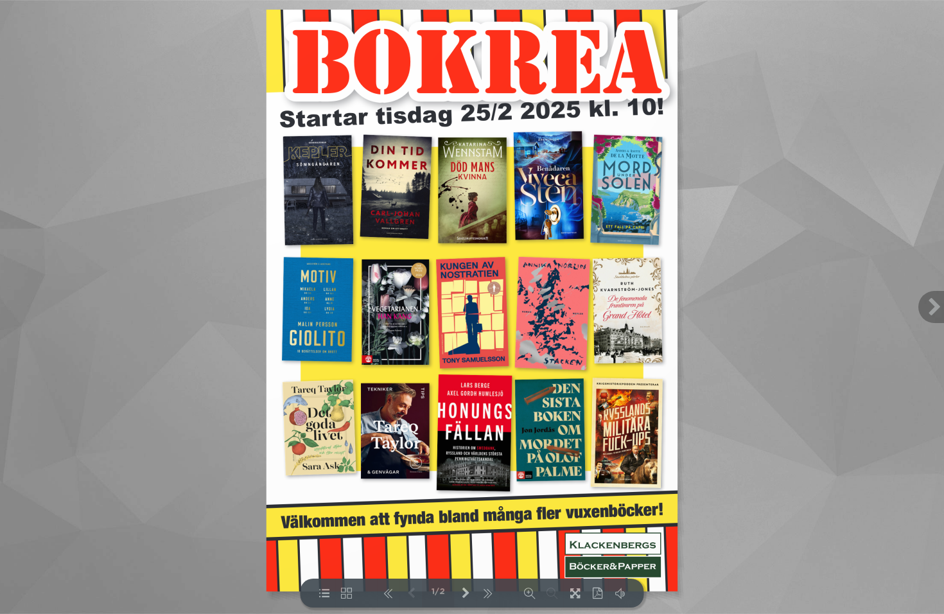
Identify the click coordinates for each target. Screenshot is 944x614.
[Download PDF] (597, 593)
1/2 (438, 592)
